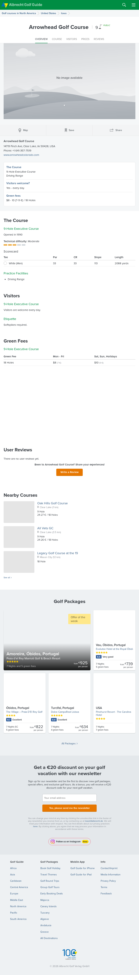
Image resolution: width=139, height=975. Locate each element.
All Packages (69, 743)
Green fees (13, 196)
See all (7, 577)
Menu (133, 5)
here (35, 826)
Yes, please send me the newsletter (69, 808)
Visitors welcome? (18, 183)
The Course (13, 167)
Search (124, 5)
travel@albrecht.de (94, 820)
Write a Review (69, 472)
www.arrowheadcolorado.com (21, 155)
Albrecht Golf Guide (25, 4)
